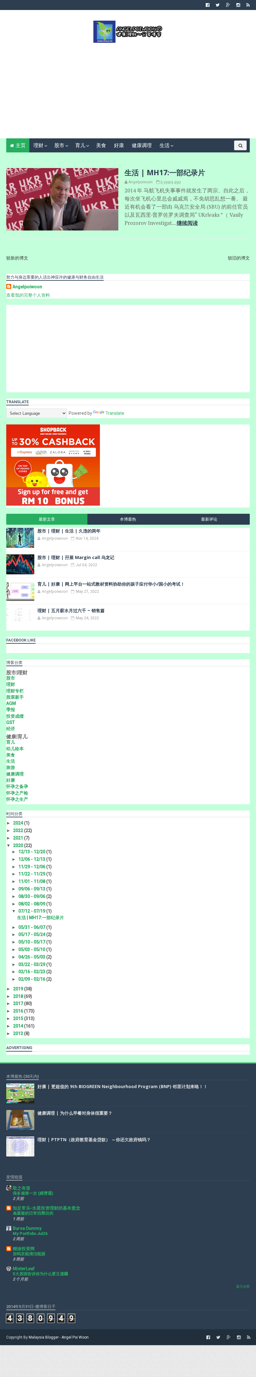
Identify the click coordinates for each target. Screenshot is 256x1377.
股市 (59, 145)
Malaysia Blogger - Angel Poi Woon (59, 1337)
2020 (18, 845)
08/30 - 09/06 (32, 896)
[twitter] (218, 5)
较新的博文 (17, 257)
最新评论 (209, 519)
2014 (18, 1025)
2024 (18, 822)
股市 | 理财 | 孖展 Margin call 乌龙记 (75, 557)
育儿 (80, 145)
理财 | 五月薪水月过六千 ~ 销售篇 (71, 610)
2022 (18, 830)
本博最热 (128, 519)
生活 (165, 145)
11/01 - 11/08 (32, 881)
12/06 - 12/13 (32, 859)
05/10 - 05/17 (32, 941)
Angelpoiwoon (27, 286)
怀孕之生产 (17, 799)
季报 (10, 709)
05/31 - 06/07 (32, 927)
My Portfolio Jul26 (30, 1233)
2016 (18, 1010)
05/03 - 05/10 (32, 949)
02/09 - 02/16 (32, 979)
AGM (11, 703)
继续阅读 (187, 223)
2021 (18, 837)
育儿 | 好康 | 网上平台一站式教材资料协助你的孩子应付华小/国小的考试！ (111, 584)
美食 (101, 145)
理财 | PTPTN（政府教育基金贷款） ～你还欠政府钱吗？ (94, 1139)
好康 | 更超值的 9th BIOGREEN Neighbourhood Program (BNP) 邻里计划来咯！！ (122, 1086)
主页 (21, 145)
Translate (115, 413)
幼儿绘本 (15, 748)
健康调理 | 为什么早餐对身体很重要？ (74, 1113)
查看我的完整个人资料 (28, 295)
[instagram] (238, 5)
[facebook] (207, 5)
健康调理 (142, 145)
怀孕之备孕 (17, 786)
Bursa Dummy (27, 1228)
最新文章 (47, 519)
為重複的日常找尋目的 (33, 1213)
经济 (10, 728)
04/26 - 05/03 (32, 956)
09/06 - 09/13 (32, 888)
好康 (119, 145)
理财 (38, 145)
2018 (18, 996)
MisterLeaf (24, 1268)
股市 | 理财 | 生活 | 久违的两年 (69, 531)
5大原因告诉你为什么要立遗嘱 (40, 1273)
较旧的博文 (239, 257)
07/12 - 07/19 (32, 911)
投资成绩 (15, 716)
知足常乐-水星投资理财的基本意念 (46, 1208)
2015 (18, 1018)
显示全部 (243, 1287)
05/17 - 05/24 (32, 934)
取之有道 (21, 1188)
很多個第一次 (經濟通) (33, 1193)
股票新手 (15, 697)
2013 (18, 1033)
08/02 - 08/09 (32, 903)
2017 (18, 1003)
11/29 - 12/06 (32, 866)
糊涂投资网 (24, 1248)
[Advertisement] (128, 90)
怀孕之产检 (17, 792)
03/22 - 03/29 (32, 964)
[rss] (248, 5)
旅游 (10, 767)
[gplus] (228, 5)
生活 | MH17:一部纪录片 (165, 172)
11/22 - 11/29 (32, 873)
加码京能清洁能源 (29, 1253)
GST (10, 722)
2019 (18, 988)
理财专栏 (15, 690)
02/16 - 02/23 (32, 971)
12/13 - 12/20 (32, 851)
